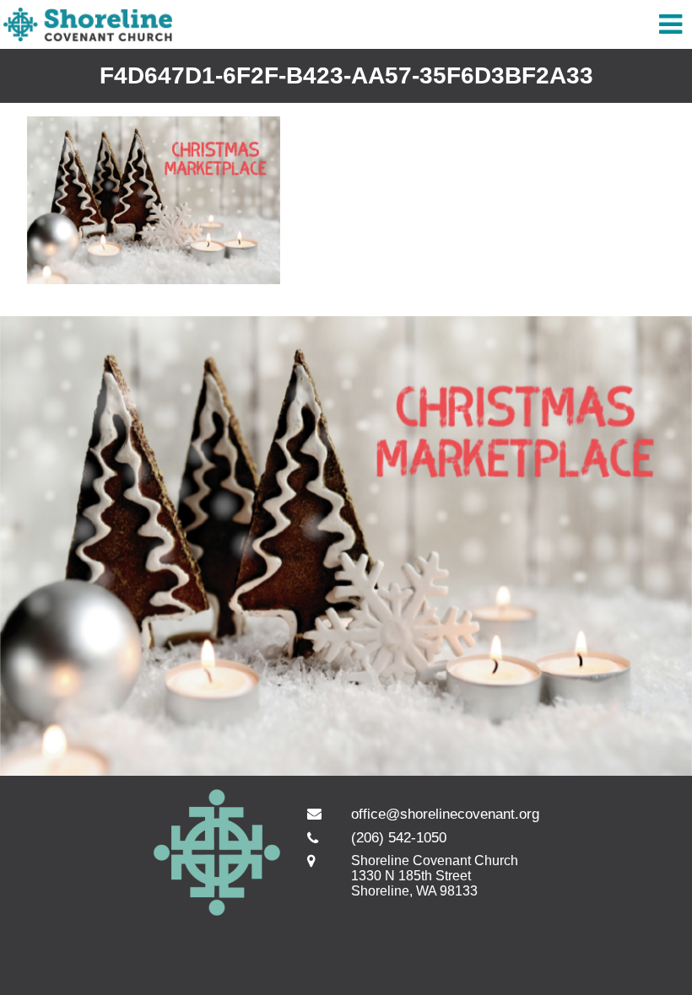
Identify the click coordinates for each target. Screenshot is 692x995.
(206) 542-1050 (398, 838)
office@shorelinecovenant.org (445, 814)
